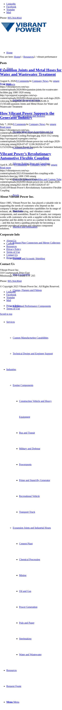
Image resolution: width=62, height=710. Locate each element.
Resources (11, 246)
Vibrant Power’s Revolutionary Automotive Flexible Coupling (25, 156)
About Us (11, 240)
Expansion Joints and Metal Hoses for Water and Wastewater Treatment (31, 72)
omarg (56, 81)
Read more (5, 84)
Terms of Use (13, 252)
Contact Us (12, 255)
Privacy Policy (13, 249)
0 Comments (22, 81)
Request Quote (13, 257)
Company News (40, 81)
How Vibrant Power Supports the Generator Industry (27, 115)
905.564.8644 (15, 17)
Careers (10, 243)
